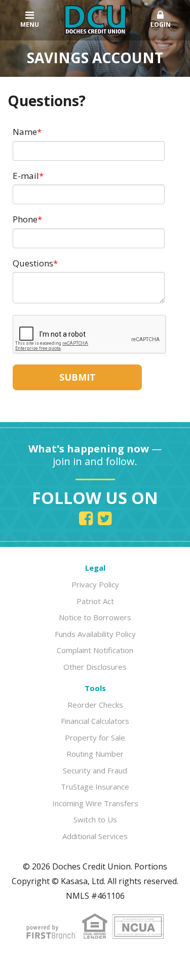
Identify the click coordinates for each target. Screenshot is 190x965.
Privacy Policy (95, 584)
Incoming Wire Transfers (95, 803)
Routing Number (95, 754)
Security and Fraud (95, 770)
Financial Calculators (95, 721)
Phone (25, 219)
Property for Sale (95, 737)
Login (160, 24)
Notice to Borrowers (95, 617)
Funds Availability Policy (95, 634)
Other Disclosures (95, 667)
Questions (33, 263)
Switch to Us (95, 819)
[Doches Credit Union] (95, 19)
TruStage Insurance (95, 787)
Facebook (86, 519)
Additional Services (95, 836)
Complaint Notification (95, 650)
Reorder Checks (95, 705)
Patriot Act (95, 601)
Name (25, 131)
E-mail (26, 175)
